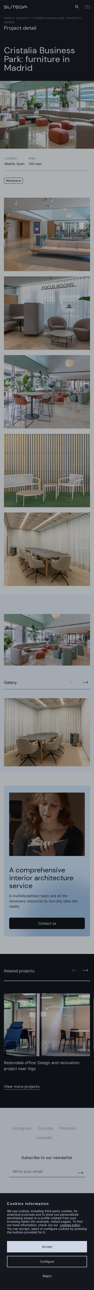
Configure (47, 1261)
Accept (47, 1246)
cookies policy (70, 1225)
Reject (47, 1276)
